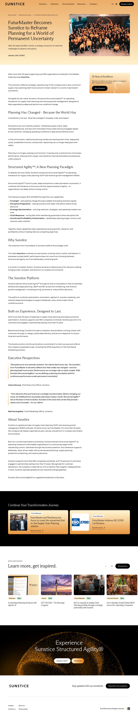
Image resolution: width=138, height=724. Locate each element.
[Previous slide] (105, 566)
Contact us (77, 661)
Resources (12, 15)
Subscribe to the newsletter (117, 686)
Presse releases (25, 15)
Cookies (11, 705)
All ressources (122, 566)
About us (22, 705)
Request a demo (126, 4)
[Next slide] (111, 566)
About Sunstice (100, 88)
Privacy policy (23, 709)
